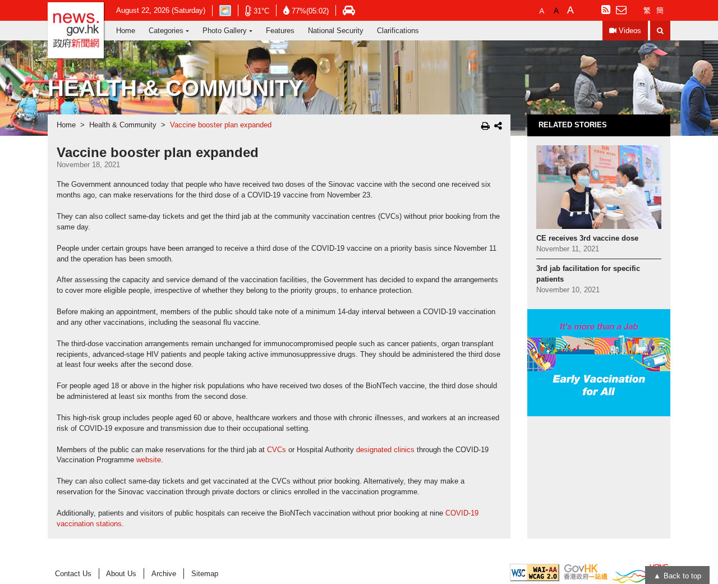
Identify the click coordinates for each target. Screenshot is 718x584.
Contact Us (73, 573)
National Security (335, 30)
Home (125, 30)
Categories (166, 30)
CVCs (276, 450)
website (148, 460)
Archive (163, 573)
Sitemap (204, 573)
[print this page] (485, 125)
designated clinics (385, 450)
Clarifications (398, 30)
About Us (121, 573)
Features (280, 30)
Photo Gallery (224, 30)
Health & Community (123, 125)
